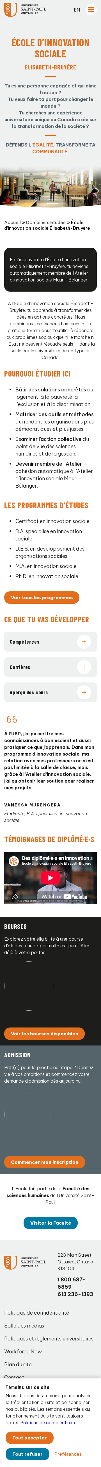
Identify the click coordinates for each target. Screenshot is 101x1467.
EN (77, 10)
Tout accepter (29, 1438)
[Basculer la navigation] (91, 9)
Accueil (12, 222)
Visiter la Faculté (50, 1223)
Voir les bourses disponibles (44, 1033)
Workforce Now (23, 1351)
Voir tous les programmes (42, 597)
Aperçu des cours (29, 692)
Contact (14, 1377)
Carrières (20, 667)
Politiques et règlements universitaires (48, 1338)
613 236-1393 (75, 1294)
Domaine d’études (46, 222)
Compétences (25, 642)
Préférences (68, 1454)
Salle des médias (24, 1325)
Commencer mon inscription (44, 1162)
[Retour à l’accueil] (25, 10)
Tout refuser (27, 1454)
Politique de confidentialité (36, 1313)
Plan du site (18, 1364)
